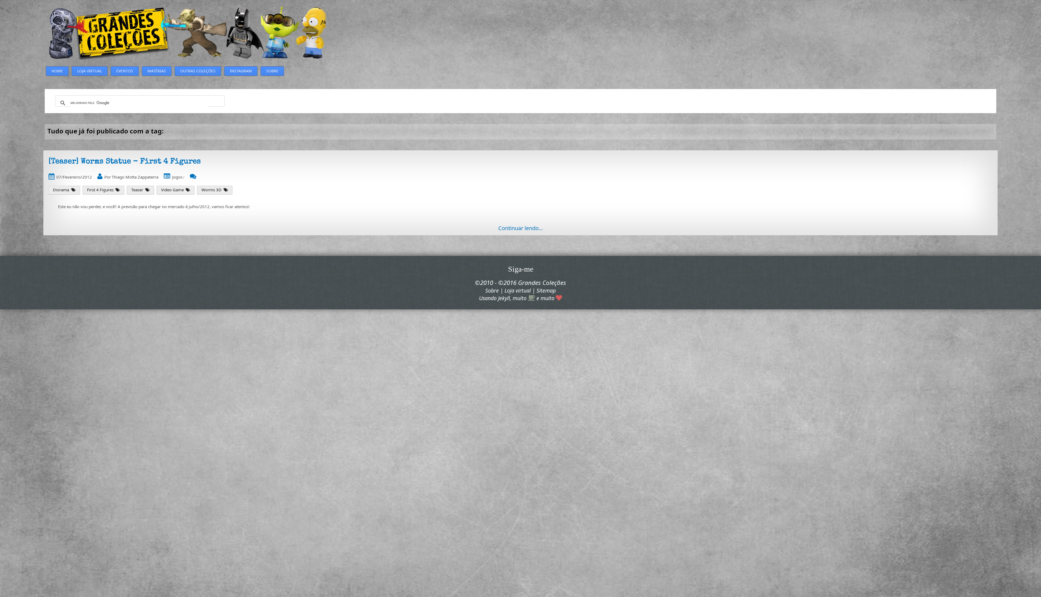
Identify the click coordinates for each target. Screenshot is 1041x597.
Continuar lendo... (520, 228)
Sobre (492, 290)
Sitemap (546, 290)
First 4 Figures (100, 189)
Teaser (137, 189)
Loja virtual (518, 290)
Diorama (61, 189)
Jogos (177, 177)
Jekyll (504, 298)
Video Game (172, 189)
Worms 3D (211, 189)
